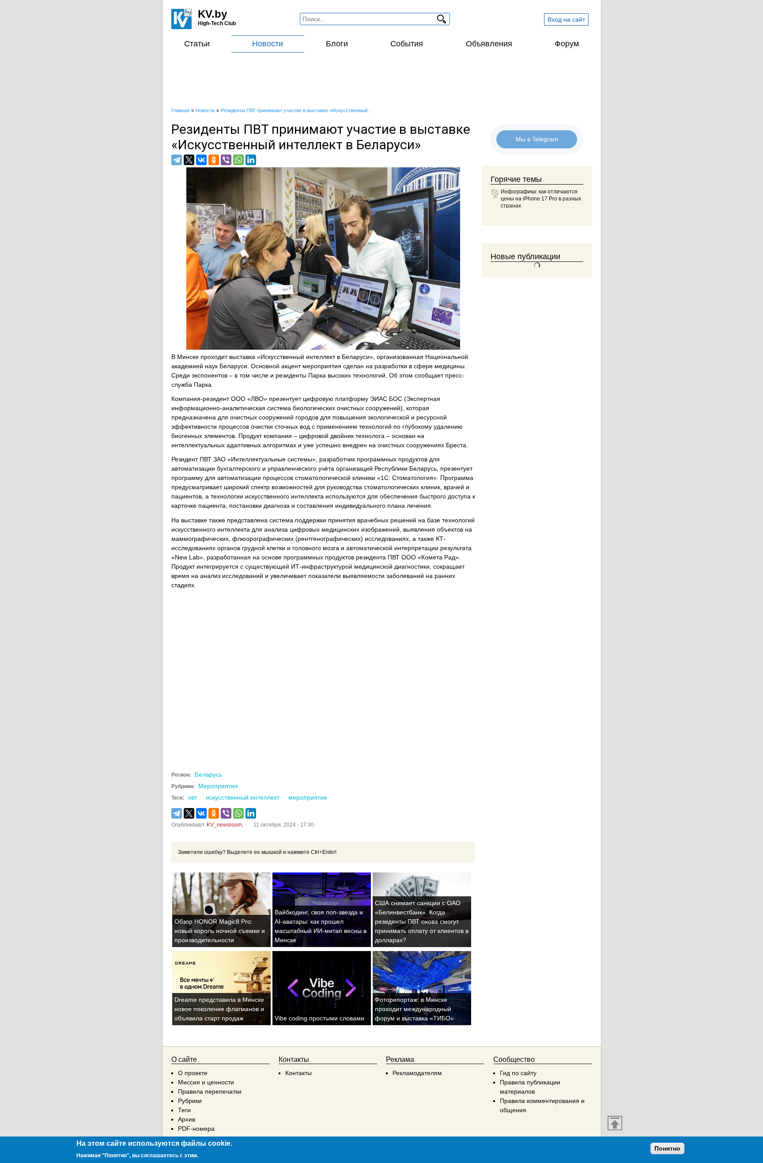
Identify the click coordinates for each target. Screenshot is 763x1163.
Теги (184, 1110)
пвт (192, 797)
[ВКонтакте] (201, 160)
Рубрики (190, 1100)
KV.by (212, 14)
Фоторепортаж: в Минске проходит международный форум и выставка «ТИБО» (414, 1009)
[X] (189, 160)
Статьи (197, 43)
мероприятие (307, 797)
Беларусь (208, 774)
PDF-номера (196, 1128)
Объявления (489, 43)
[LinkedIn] (251, 160)
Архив (186, 1119)
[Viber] (226, 160)
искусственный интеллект (243, 797)
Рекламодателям (417, 1072)
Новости (267, 43)
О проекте (193, 1072)
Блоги (337, 43)
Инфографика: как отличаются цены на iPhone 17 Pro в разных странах (541, 199)
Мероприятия (218, 785)
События (406, 43)
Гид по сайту (518, 1072)
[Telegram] (176, 160)
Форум (567, 43)
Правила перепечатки (210, 1091)
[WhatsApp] (238, 160)
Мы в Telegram (536, 139)
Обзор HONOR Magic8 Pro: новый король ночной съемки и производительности (219, 931)
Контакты (298, 1072)
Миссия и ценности (206, 1082)
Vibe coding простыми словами (319, 1018)
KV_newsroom (224, 825)
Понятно (667, 1148)
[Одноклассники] (213, 160)
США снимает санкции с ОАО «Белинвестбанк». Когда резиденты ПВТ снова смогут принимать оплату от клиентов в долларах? (421, 921)
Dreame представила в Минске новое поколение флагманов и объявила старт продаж (219, 1009)
